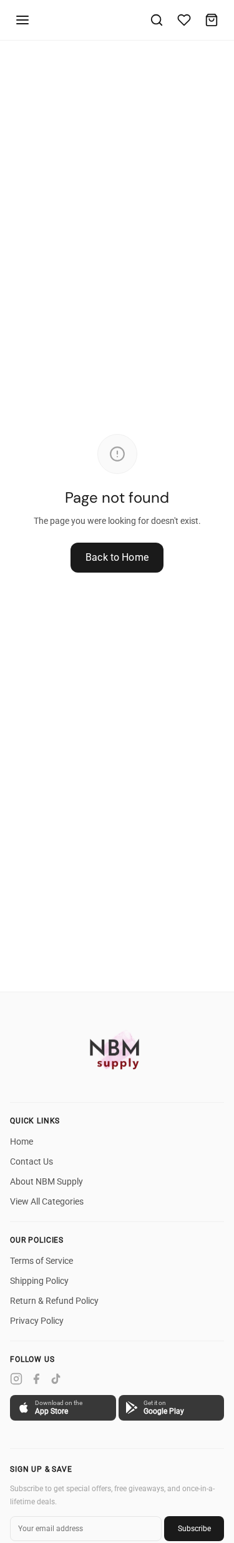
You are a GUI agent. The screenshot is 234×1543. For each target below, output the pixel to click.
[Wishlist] (184, 19)
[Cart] (211, 19)
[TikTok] (56, 1379)
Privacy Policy (37, 1321)
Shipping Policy (39, 1281)
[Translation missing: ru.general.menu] (22, 19)
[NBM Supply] (117, 1049)
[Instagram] (16, 1379)
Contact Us (31, 1161)
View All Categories (47, 1201)
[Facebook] (36, 1379)
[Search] (156, 19)
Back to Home (117, 557)
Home (21, 1141)
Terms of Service (41, 1261)
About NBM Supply (46, 1181)
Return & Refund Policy (54, 1301)
